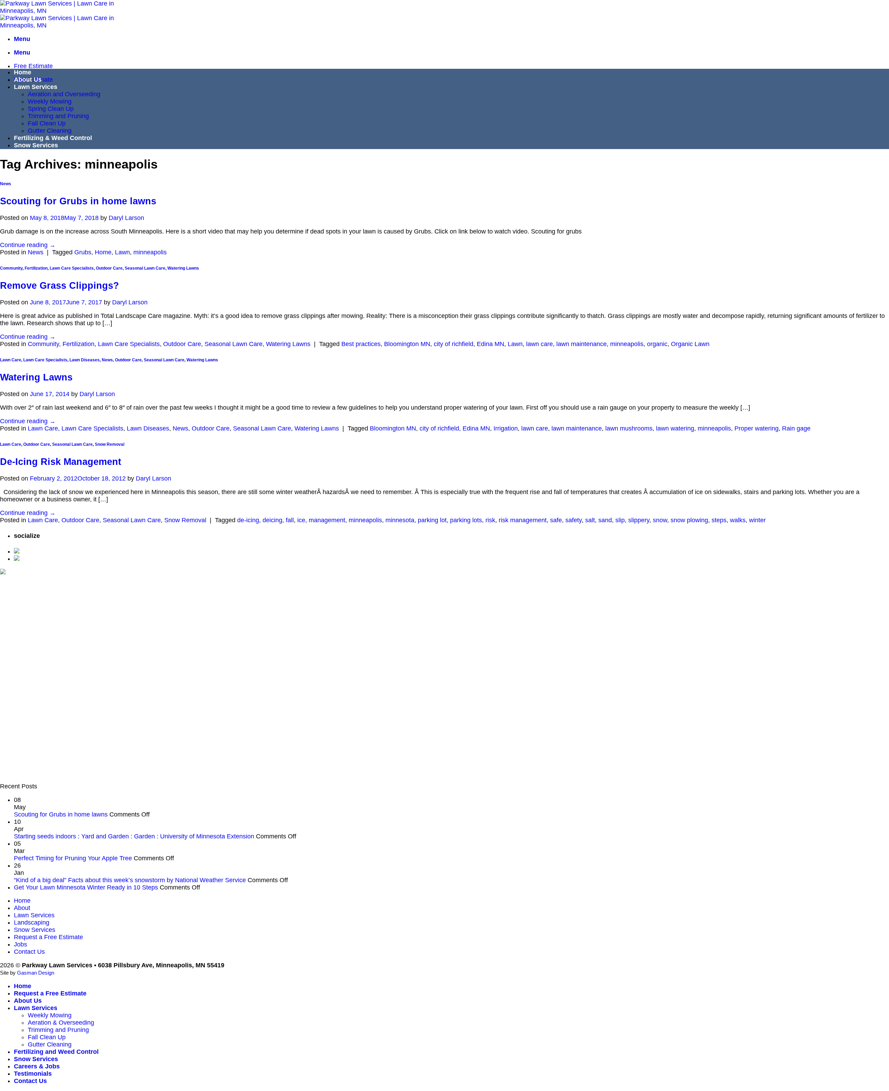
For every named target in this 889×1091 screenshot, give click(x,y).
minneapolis (150, 252)
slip (620, 520)
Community (11, 268)
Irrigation (505, 428)
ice (301, 520)
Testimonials (33, 1073)
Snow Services (36, 145)
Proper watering (756, 428)
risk (490, 520)
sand (605, 520)
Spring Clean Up (51, 108)
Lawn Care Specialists (72, 268)
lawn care (539, 344)
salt (590, 520)
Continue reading (28, 244)
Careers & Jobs (37, 1066)
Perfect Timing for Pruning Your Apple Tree (73, 858)
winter (757, 520)
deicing (272, 520)
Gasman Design (35, 973)
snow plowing (689, 520)
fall (290, 520)
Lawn (122, 252)
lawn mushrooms (629, 428)
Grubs (82, 252)
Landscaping (31, 922)
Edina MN (490, 344)
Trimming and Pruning (58, 116)
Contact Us (29, 951)
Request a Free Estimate (48, 937)
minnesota (399, 520)
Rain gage (796, 428)
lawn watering (675, 428)
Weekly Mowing (50, 101)
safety (573, 520)
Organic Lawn (690, 344)
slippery (638, 520)
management (327, 520)
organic (657, 344)
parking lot (432, 520)
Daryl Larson (126, 217)
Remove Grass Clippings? (59, 285)
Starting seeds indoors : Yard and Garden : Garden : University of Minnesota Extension (134, 836)
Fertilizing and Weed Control (56, 1051)
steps (719, 520)
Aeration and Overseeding (64, 94)
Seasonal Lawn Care (145, 268)
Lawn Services (35, 86)
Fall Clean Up (47, 123)
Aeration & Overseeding (61, 1022)
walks (738, 520)
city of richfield (453, 344)
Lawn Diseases (84, 360)
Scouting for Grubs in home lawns (78, 201)
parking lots (466, 520)
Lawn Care (10, 360)
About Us (28, 79)
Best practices (361, 344)
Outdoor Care (109, 268)
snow (660, 520)
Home (22, 72)
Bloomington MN (407, 344)
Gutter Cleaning (50, 130)
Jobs (20, 944)
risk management (523, 520)
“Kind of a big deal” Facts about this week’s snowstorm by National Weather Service (130, 880)
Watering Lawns (183, 268)
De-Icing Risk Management (60, 462)
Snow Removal (109, 444)
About (22, 907)
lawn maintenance (581, 344)
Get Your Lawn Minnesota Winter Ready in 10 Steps (86, 887)
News (5, 183)
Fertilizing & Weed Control (53, 137)
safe (556, 520)
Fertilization (36, 268)
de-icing (248, 520)
